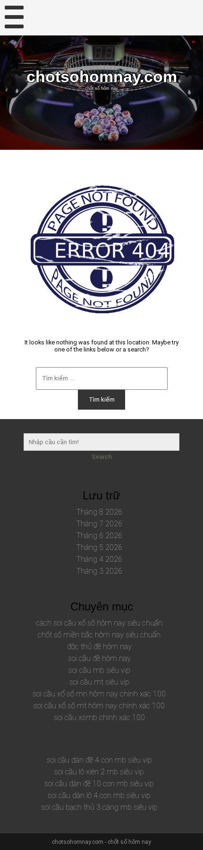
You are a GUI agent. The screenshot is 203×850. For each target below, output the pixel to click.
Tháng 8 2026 (99, 511)
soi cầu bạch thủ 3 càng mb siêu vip (99, 807)
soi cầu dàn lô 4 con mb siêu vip (99, 795)
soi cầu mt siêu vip (99, 682)
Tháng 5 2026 (99, 547)
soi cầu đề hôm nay (99, 658)
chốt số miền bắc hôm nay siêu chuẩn (99, 634)
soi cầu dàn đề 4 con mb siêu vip (99, 760)
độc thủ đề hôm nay (99, 646)
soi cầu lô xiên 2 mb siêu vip (99, 771)
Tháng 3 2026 (99, 571)
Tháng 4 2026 (99, 559)
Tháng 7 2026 (99, 523)
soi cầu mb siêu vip (99, 670)
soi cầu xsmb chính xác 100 (99, 717)
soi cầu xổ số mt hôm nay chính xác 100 (99, 705)
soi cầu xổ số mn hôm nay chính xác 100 (99, 693)
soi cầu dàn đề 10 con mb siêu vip (99, 783)
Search (102, 456)
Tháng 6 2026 (99, 535)
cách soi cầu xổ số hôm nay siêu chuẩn (99, 622)
